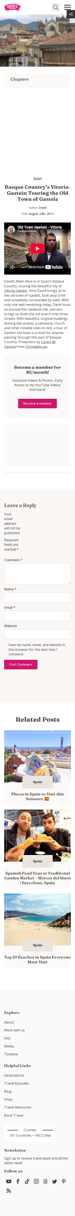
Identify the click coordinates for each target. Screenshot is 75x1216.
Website (10, 625)
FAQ (7, 1038)
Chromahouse (36, 346)
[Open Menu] (67, 7)
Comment (13, 560)
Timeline (11, 1054)
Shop (8, 1099)
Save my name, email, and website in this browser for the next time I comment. (37, 649)
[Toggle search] (56, 7)
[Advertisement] (37, 125)
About (9, 1022)
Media (9, 1046)
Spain (37, 178)
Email (9, 607)
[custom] (8, 1181)
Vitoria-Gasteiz (15, 290)
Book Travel (13, 1115)
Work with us (14, 1030)
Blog (7, 1091)
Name (10, 589)
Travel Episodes (16, 1083)
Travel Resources (17, 1107)
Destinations (14, 1075)
